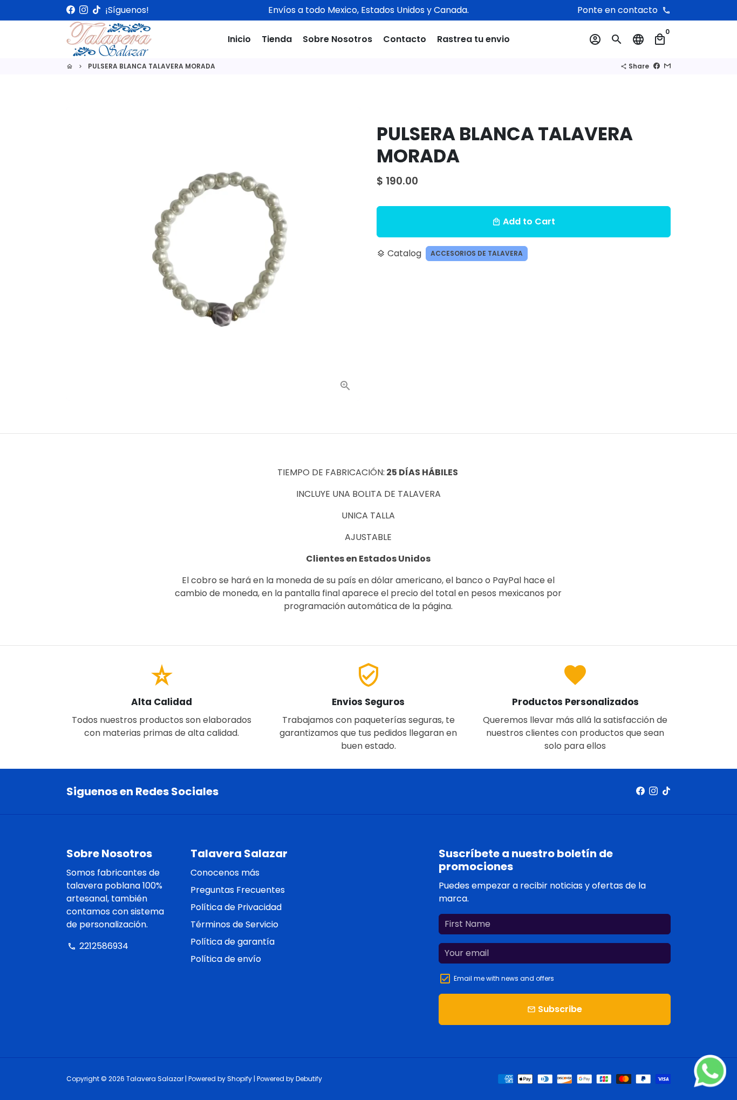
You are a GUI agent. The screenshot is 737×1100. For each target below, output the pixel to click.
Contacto (404, 39)
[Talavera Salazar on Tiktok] (96, 10)
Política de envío (225, 959)
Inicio (239, 39)
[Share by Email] (667, 66)
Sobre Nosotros (337, 39)
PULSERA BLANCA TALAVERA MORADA (151, 66)
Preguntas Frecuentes (237, 890)
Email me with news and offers (504, 978)
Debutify (309, 1078)
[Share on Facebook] (656, 66)
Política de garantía (232, 941)
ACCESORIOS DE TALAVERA (477, 253)
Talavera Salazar (154, 1078)
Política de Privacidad (236, 907)
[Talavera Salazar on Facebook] (70, 10)
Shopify (239, 1078)
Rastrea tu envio (473, 39)
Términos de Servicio (234, 924)
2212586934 (97, 946)
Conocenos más (225, 872)
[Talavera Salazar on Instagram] (83, 10)
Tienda (277, 39)
